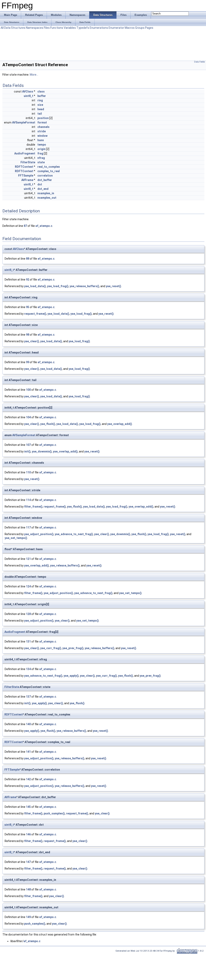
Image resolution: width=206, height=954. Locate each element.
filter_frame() (33, 506)
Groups (139, 27)
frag (40, 153)
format (42, 122)
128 (28, 614)
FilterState (28, 162)
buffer (41, 96)
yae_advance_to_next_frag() (74, 534)
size (40, 104)
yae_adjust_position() (39, 534)
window (42, 135)
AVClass (27, 91)
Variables (70, 27)
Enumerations (99, 27)
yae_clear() (31, 341)
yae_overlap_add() (119, 424)
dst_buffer (44, 180)
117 (28, 527)
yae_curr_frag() (50, 648)
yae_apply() (71, 675)
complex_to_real (48, 171)
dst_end (42, 188)
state (41, 162)
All (2, 27)
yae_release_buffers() (84, 286)
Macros (130, 27)
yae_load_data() (35, 286)
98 (27, 334)
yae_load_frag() (57, 286)
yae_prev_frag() (72, 648)
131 (28, 641)
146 (28, 834)
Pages (149, 27)
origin (41, 149)
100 (28, 389)
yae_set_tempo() (16, 538)
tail (39, 113)
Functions (56, 27)
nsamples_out (46, 197)
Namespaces (34, 27)
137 (28, 696)
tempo (41, 144)
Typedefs (82, 27)
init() (27, 451)
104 (28, 417)
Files (47, 27)
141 (28, 751)
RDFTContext (24, 166)
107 (28, 444)
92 (27, 279)
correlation (45, 175)
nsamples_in (45, 193)
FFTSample (25, 175)
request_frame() (35, 313)
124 (28, 586)
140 (28, 724)
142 (28, 779)
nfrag (41, 157)
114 (28, 500)
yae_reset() (113, 286)
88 (27, 258)
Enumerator (116, 27)
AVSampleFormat (23, 122)
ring (40, 100)
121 (28, 558)
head (40, 109)
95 (27, 307)
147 (28, 862)
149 (28, 917)
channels (43, 127)
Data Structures (14, 27)
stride (41, 131)
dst (39, 184)
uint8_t (28, 96)
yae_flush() (47, 424)
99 (27, 362)
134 (28, 669)
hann (40, 140)
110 (28, 472)
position (43, 118)
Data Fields (199, 62)
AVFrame (27, 180)
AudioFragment (24, 153)
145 (28, 806)
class (41, 91)
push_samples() (54, 813)
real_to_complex (48, 166)
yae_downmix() (42, 451)
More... (34, 74)
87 (25, 225)
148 (28, 889)
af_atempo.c (43, 225)
